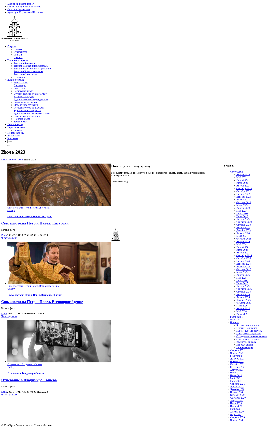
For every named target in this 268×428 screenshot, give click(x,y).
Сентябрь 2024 (244, 255)
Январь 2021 (236, 386)
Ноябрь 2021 (236, 361)
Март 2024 (242, 236)
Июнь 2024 (242, 247)
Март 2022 (235, 319)
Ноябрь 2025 (243, 294)
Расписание (236, 316)
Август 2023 (243, 219)
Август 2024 (243, 252)
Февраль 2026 (243, 303)
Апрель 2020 (237, 411)
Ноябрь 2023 (243, 227)
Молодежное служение (248, 333)
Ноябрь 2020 (236, 392)
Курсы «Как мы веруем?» (249, 330)
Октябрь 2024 (243, 258)
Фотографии (236, 171)
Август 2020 (236, 400)
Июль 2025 (242, 283)
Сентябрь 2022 (244, 188)
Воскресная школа (246, 342)
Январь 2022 (236, 353)
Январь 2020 (236, 420)
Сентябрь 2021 (238, 367)
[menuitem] (137, 3)
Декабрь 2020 (237, 389)
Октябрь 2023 (243, 224)
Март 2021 (235, 381)
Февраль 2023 (243, 202)
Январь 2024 (243, 233)
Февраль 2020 (237, 417)
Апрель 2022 (243, 174)
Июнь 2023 (242, 213)
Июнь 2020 (236, 406)
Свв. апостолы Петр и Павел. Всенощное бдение (33, 286)
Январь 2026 (243, 297)
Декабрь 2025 (243, 300)
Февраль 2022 (237, 350)
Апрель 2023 (243, 208)
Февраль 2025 (243, 269)
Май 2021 (235, 378)
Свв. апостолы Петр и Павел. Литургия (28, 207)
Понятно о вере (244, 347)
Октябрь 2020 (237, 395)
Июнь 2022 (242, 180)
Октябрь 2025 (243, 291)
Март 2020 (235, 414)
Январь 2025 (243, 266)
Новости (234, 322)
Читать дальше (9, 238)
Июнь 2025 (242, 280)
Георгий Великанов (246, 328)
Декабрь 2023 (243, 230)
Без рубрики (236, 356)
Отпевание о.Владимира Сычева (24, 364)
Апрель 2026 (243, 308)
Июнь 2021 (236, 375)
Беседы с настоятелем (247, 325)
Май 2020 (235, 409)
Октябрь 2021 (237, 364)
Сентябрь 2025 (244, 289)
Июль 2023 (242, 216)
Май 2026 (241, 311)
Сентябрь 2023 (244, 222)
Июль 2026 (242, 314)
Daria (4, 235)
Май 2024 (241, 244)
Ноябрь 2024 (243, 261)
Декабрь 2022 (243, 196)
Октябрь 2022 (243, 191)
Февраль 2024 (243, 238)
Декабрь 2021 (237, 358)
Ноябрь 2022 (243, 194)
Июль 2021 (236, 372)
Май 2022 (241, 177)
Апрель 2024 (243, 241)
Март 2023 (242, 205)
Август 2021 (236, 369)
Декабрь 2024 (243, 263)
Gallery (11, 210)
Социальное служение (248, 339)
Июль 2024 (242, 249)
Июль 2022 (242, 183)
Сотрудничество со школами (251, 336)
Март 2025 (242, 272)
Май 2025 (241, 277)
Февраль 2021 (237, 383)
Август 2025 (243, 286)
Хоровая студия (244, 344)
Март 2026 (242, 305)
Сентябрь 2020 (238, 397)
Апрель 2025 (243, 275)
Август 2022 (243, 185)
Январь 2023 (243, 199)
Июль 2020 (236, 403)
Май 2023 (241, 210)
